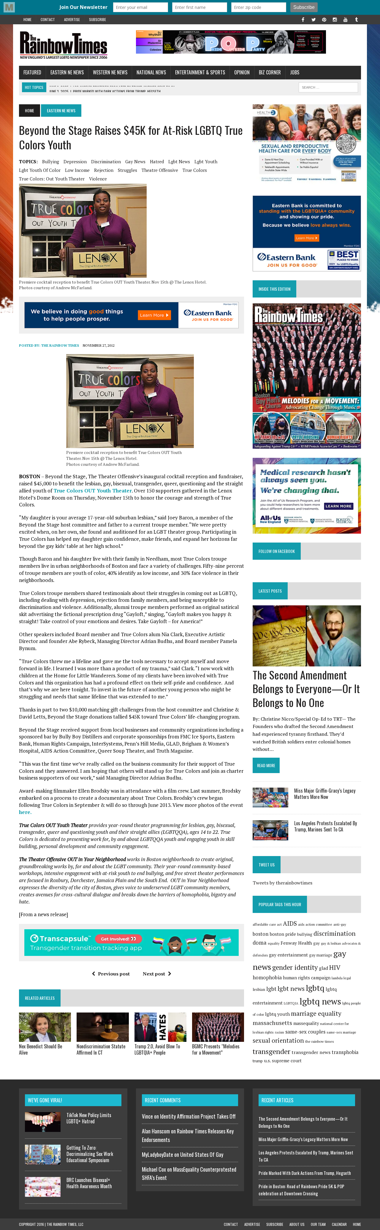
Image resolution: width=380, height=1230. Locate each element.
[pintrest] (324, 19)
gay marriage (320, 955)
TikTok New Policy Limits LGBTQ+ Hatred (88, 1118)
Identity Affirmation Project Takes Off (198, 1116)
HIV (335, 967)
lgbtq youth (277, 1014)
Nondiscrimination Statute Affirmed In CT (101, 1049)
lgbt (271, 988)
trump (258, 1060)
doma (260, 942)
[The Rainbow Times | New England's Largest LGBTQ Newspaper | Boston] (73, 45)
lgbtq (315, 988)
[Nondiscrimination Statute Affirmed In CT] (103, 1037)
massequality (306, 1023)
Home (27, 19)
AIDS (290, 923)
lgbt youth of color (40, 170)
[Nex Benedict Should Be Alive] (45, 1037)
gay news (135, 161)
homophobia (267, 977)
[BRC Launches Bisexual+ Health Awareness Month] (43, 1193)
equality (273, 943)
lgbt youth (205, 161)
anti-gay (339, 924)
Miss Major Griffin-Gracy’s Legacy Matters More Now (324, 793)
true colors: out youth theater (52, 179)
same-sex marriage (341, 1032)
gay (316, 943)
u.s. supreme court (283, 1060)
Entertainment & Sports (200, 72)
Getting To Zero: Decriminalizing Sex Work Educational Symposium (89, 1154)
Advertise (72, 19)
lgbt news (179, 161)
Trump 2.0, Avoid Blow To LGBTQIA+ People (157, 1049)
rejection (103, 170)
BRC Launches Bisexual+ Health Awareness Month (89, 1183)
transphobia (345, 1052)
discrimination (106, 161)
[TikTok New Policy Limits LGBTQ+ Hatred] (43, 1128)
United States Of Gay (201, 1154)
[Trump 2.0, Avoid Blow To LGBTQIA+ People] (160, 1037)
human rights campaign (306, 978)
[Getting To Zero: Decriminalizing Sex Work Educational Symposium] (43, 1161)
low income (77, 170)
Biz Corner (270, 72)
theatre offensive (160, 170)
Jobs (294, 72)
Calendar (339, 1224)
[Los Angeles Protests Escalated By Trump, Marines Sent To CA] (270, 836)
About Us (297, 1224)
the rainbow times (319, 1041)
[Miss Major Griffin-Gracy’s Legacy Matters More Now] (270, 803)
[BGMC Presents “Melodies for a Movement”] (218, 1037)
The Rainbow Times (60, 345)
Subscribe (97, 19)
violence (98, 179)
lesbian (259, 989)
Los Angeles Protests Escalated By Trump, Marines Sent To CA (325, 826)
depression (75, 161)
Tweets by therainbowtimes (282, 882)
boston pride (283, 934)
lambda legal (341, 978)
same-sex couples (305, 1031)
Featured (32, 72)
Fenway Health (296, 943)
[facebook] (303, 19)
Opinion (242, 72)
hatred (157, 161)
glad (323, 968)
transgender (271, 1051)
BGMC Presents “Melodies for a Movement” (216, 1049)
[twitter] (313, 19)
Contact (48, 19)
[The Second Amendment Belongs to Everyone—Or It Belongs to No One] (307, 662)
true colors (195, 170)
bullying (50, 161)
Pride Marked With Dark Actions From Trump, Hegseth (305, 1173)
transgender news (311, 1052)
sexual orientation (278, 1041)
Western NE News (110, 72)
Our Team (318, 1224)
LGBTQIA (291, 1003)
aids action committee (315, 924)
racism (279, 1032)
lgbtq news (320, 1001)
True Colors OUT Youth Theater (92, 490)
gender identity (295, 967)
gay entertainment (288, 955)
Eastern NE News (67, 72)
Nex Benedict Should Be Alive (40, 1049)
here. (25, 812)
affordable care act (267, 924)
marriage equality (316, 1013)
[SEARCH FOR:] (328, 86)
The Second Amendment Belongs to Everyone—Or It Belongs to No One (306, 688)
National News (151, 72)
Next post (154, 973)
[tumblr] (356, 19)
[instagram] (335, 19)
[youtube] (345, 19)
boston (260, 933)
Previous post (114, 973)
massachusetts (272, 1023)
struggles (127, 170)
